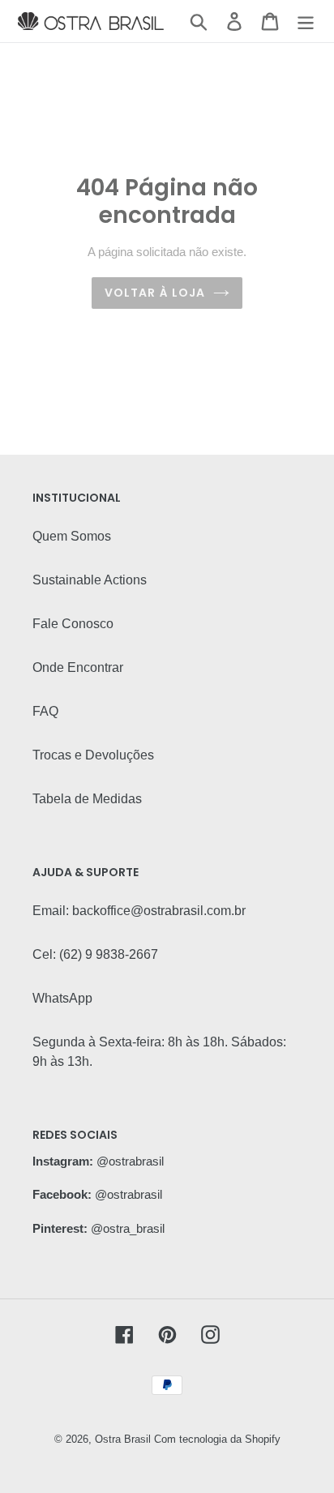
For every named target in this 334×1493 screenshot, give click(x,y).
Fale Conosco (72, 624)
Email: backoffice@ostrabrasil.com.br (139, 911)
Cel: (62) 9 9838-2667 (95, 954)
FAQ (45, 711)
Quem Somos (71, 536)
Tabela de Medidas (87, 799)
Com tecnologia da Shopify (217, 1439)
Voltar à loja (155, 292)
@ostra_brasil (128, 1228)
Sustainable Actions (89, 580)
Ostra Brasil (123, 1439)
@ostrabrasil (130, 1161)
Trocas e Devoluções (93, 755)
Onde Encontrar (77, 667)
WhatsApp (62, 998)
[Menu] (305, 21)
